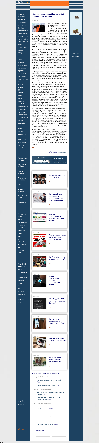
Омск (19, 236)
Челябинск (21, 242)
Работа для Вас (76, 56)
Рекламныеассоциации (22, 179)
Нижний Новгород (23, 228)
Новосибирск (21, 225)
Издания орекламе (22, 166)
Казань (19, 239)
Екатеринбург (21, 231)
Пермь (19, 253)
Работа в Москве (76, 53)
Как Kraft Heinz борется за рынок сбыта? (50, 380)
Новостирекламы (21, 15)
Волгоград (21, 250)
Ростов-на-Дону (22, 244)
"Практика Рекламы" (61, 152)
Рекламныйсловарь (22, 159)
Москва (20, 220)
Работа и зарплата (76, 59)
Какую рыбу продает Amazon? (47, 385)
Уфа (19, 247)
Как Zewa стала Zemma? (45, 424)
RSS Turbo (21, 429)
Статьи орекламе (21, 61)
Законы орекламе (21, 190)
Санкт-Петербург (22, 222)
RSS (19, 428)
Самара (20, 233)
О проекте (22, 202)
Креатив (21, 184)
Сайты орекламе (21, 172)
